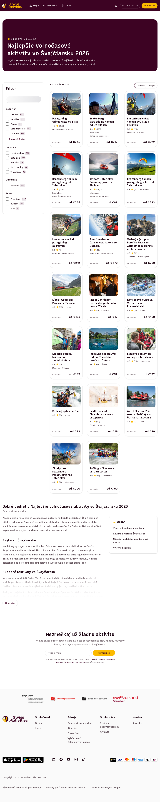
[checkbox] (7, 114)
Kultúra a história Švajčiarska (129, 534)
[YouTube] (68, 759)
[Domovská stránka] (13, 6)
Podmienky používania (74, 662)
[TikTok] (83, 759)
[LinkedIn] (53, 759)
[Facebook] (61, 759)
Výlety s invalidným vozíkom (128, 528)
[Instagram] (76, 759)
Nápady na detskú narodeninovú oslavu (130, 541)
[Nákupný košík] (116, 5)
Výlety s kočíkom (122, 548)
